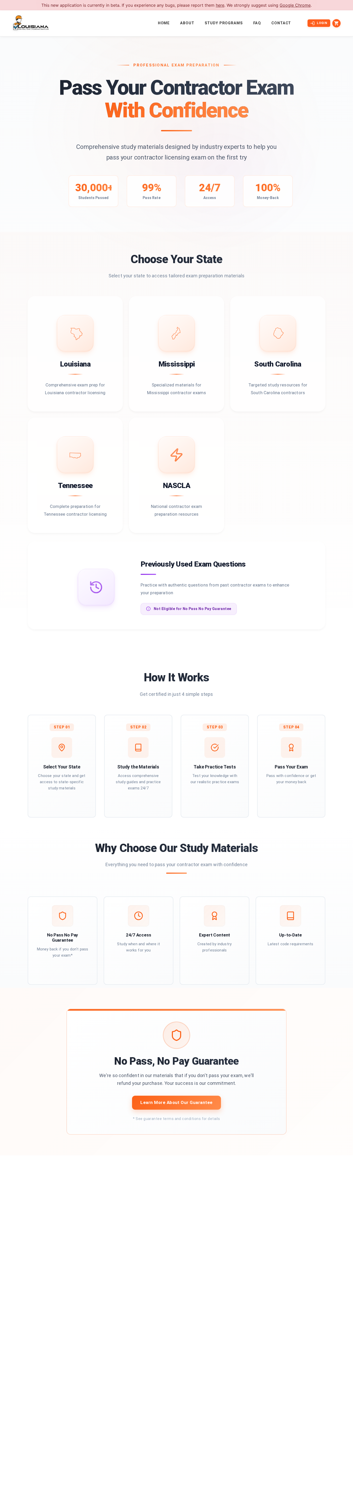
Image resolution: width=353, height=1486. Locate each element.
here (220, 5)
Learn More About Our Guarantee (176, 1102)
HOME (164, 23)
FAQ (257, 23)
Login (322, 23)
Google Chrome (295, 5)
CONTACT (281, 23)
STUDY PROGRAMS (224, 23)
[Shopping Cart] (336, 23)
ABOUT (187, 23)
